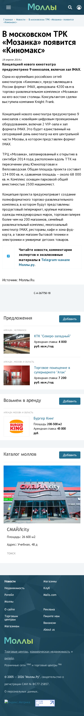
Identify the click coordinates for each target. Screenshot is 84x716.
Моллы (8, 601)
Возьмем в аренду (22, 400)
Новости (20, 19)
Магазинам (11, 626)
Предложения (18, 317)
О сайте (9, 609)
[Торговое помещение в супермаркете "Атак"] (17, 375)
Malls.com (49, 594)
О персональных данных (20, 691)
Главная (8, 19)
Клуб (46, 588)
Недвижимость (14, 588)
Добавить (70, 319)
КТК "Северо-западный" (52, 336)
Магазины (50, 581)
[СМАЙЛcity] (42, 494)
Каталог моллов (20, 454)
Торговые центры (16, 651)
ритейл (9, 658)
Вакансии (49, 623)
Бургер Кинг (44, 418)
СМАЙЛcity (18, 529)
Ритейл (9, 594)
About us (49, 629)
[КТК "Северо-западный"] (17, 344)
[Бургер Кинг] (16, 426)
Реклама (49, 609)
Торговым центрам (11, 617)
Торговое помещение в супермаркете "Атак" (52, 370)
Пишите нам (51, 616)
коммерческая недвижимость (50, 651)
